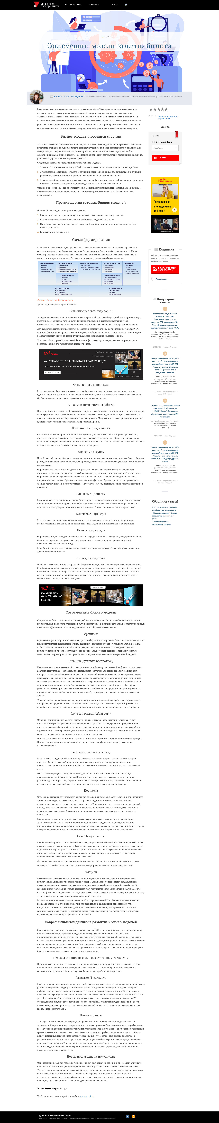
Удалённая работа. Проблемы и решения (161, 523)
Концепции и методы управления (168, 117)
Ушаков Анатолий (170, 347)
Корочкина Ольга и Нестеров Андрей (168, 481)
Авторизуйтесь (87, 1096)
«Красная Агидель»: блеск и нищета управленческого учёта (164, 516)
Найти (162, 158)
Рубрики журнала (73, 5)
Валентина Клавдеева (69, 96)
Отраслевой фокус (164, 142)
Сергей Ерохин (170, 436)
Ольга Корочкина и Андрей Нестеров (168, 393)
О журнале (94, 5)
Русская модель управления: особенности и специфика (165, 509)
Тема (157, 136)
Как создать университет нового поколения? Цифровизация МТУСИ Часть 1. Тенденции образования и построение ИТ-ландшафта (165, 411)
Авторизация (161, 279)
